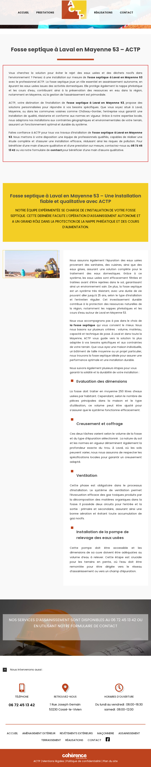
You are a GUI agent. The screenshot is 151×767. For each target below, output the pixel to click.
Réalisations (74, 740)
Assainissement (129, 733)
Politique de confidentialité (83, 761)
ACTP (37, 761)
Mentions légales (53, 761)
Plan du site (110, 761)
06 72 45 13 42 (22, 705)
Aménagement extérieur (38, 733)
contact (56, 150)
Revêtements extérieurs (76, 733)
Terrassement (51, 740)
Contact (94, 740)
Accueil (12, 733)
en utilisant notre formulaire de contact (75, 626)
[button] (75, 670)
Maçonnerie (105, 733)
